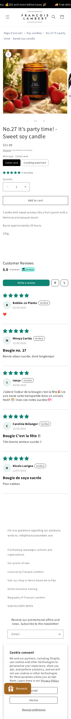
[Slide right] (44, 121)
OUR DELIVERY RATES (20, 606)
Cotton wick (11, 162)
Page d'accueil (13, 33)
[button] (7, 17)
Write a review (26, 283)
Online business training (22, 589)
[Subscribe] (59, 634)
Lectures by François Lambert (26, 571)
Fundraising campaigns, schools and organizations (30, 552)
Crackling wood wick (35, 162)
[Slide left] (27, 121)
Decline (33, 700)
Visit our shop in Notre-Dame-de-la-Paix (32, 580)
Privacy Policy (50, 680)
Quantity (7, 179)
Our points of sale (19, 563)
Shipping (7, 150)
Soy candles (34, 33)
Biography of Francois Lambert (26, 597)
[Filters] (55, 283)
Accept (34, 690)
